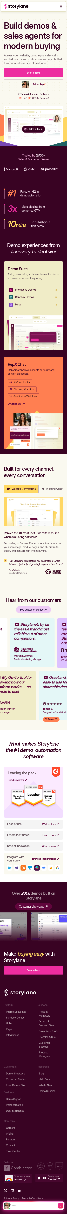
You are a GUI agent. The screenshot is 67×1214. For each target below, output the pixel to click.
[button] (61, 6)
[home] (16, 6)
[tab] (21, 489)
